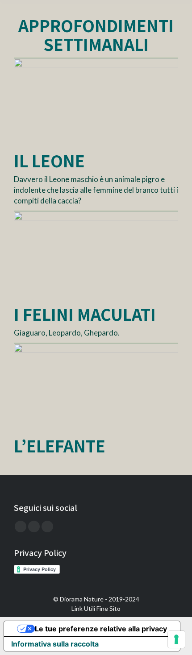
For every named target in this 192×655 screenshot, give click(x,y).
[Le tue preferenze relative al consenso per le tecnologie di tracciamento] (176, 639)
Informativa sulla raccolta (55, 643)
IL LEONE (49, 160)
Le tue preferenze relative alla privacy (101, 628)
